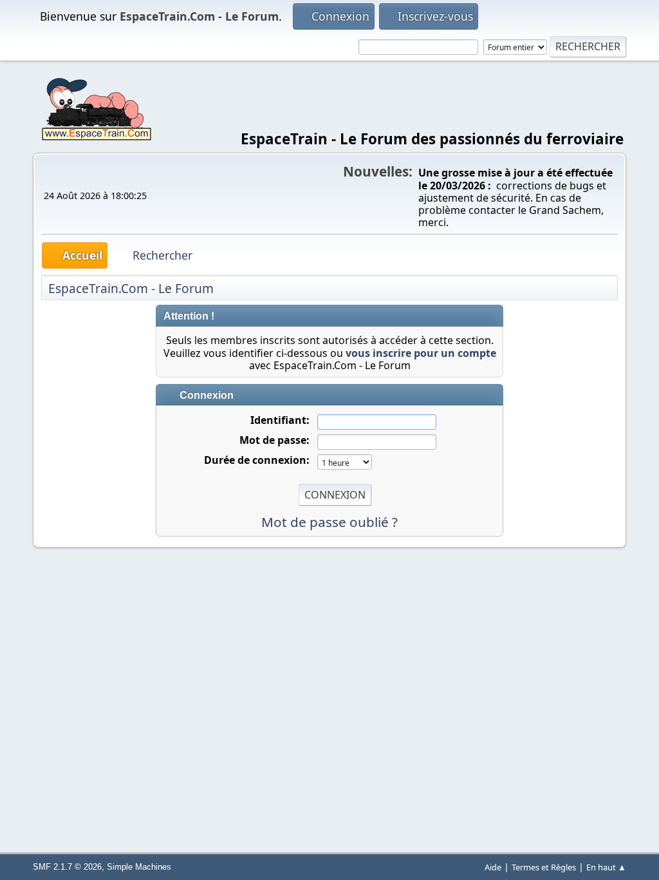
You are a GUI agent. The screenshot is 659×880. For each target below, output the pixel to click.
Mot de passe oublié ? (329, 522)
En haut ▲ (606, 867)
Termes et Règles (544, 867)
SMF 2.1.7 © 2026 (67, 867)
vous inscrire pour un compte (421, 353)
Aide (493, 867)
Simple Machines (139, 867)
